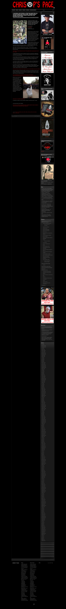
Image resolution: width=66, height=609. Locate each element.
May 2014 (43, 495)
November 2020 (44, 406)
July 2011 (43, 535)
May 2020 (43, 413)
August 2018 (43, 436)
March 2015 (43, 483)
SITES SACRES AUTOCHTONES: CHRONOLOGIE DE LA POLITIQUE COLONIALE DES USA (46, 215)
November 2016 (44, 460)
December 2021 (44, 391)
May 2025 (43, 348)
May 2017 (43, 453)
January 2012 (43, 528)
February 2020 (43, 417)
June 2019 (43, 424)
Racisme (44, 280)
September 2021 (44, 395)
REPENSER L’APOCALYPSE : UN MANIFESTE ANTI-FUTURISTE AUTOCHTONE (46, 210)
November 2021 (44, 392)
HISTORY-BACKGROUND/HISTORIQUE (47, 267)
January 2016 (43, 472)
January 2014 (43, 500)
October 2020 (43, 407)
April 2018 (43, 441)
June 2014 (43, 494)
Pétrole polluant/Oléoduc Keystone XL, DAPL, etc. (24, 17)
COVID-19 (44, 276)
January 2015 (43, 486)
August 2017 (43, 449)
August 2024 (43, 356)
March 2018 (43, 442)
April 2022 (43, 386)
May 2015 (43, 481)
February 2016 (43, 471)
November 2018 (44, 432)
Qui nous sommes (44, 208)
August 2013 (43, 506)
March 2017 (43, 455)
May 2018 (43, 440)
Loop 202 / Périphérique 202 (46, 243)
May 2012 (43, 523)
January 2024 (43, 363)
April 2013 (43, 511)
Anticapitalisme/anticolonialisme (47, 271)
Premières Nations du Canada (33, 17)
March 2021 (43, 401)
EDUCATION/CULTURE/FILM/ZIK (46, 266)
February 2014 (43, 499)
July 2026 (43, 344)
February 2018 (43, 443)
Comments (15, 116)
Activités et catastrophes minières (47, 223)
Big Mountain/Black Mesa (46, 229)
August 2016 (43, 464)
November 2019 (44, 420)
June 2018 (43, 438)
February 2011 (43, 540)
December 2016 (44, 459)
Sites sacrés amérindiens (46, 256)
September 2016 (44, 463)
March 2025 (43, 349)
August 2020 (43, 409)
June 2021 (43, 397)
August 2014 (43, 492)
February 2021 (43, 402)
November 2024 (44, 354)
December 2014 (44, 487)
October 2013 (43, 504)
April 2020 (43, 414)
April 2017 (43, 454)
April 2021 (43, 400)
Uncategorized (43, 285)
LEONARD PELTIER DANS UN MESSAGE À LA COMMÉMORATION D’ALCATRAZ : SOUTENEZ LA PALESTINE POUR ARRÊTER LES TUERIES (47, 333)
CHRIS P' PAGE (15, 562)
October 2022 (43, 380)
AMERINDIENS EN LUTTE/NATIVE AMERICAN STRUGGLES (46, 221)
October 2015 (43, 476)
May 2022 (43, 385)
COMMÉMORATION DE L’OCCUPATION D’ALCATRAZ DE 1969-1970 (47, 330)
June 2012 (43, 522)
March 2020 (43, 415)
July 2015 (43, 478)
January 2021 (43, 403)
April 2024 (43, 361)
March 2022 (43, 388)
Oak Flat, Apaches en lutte (46, 246)
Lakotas (44, 239)
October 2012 (43, 518)
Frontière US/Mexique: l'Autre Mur (47, 235)
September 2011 (44, 533)
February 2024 (43, 362)
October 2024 (43, 355)
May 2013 (43, 510)
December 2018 (44, 431)
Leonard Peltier (45, 242)
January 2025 (43, 351)
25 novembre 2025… (44, 336)
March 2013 (43, 512)
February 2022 (43, 389)
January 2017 (43, 458)
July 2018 (43, 437)
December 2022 (44, 378)
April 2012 (43, 524)
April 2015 (43, 482)
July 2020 (43, 411)
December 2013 (44, 501)
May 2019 (43, 425)
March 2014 (43, 498)
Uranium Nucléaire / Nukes (46, 259)
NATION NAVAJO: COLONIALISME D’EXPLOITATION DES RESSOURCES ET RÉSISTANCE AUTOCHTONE (47, 206)
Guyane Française (45, 236)
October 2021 (43, 394)
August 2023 (43, 368)
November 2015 (44, 475)
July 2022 (43, 383)
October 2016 (43, 461)
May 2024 (43, 360)
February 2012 (43, 527)
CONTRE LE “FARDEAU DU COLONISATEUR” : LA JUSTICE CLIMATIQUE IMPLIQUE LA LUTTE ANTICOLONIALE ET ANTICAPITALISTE (47, 194)
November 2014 (44, 488)
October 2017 (43, 448)
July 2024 (43, 357)
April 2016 (43, 469)
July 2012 (43, 521)
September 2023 (44, 367)
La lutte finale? (45, 279)
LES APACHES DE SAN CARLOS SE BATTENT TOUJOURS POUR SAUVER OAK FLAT (47, 327)
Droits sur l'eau (45, 231)
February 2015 (43, 484)
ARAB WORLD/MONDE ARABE (46, 263)
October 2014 (43, 489)
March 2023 (43, 374)
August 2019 (43, 423)
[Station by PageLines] (34, 604)
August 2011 (43, 534)
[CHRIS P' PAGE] (33, 7)
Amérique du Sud (45, 228)
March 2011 (43, 539)
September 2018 (44, 435)
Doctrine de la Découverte (46, 230)
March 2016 (43, 470)
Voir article (42, 151)
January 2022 (43, 390)
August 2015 (43, 477)
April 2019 (43, 426)
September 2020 (44, 408)
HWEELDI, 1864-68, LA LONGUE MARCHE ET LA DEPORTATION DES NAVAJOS (47, 197)
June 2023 (43, 371)
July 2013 (43, 507)
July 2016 (43, 465)
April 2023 (43, 373)
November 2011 (44, 530)
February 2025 (43, 350)
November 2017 (44, 447)
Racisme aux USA (45, 281)
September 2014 (44, 490)
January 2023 (43, 377)
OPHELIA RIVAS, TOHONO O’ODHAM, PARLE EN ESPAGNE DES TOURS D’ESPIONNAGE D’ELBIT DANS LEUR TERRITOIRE (47, 339)
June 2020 (43, 412)
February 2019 (43, 429)
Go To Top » (52, 559)
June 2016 (43, 466)
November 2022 (44, 379)
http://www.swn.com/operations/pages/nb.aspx (19, 98)
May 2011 (43, 538)
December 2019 (44, 419)
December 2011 (44, 529)
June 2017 (43, 452)
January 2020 (43, 418)
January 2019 (43, 430)
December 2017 (44, 446)
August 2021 (43, 396)
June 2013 (43, 509)
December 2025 (44, 345)
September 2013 (44, 505)
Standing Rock (43, 268)
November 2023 (44, 366)
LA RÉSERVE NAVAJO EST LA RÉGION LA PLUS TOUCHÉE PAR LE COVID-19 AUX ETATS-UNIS (47, 202)
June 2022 (43, 384)
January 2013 (43, 515)
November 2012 (44, 517)
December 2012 (44, 516)
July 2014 (43, 493)
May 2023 (43, 372)
